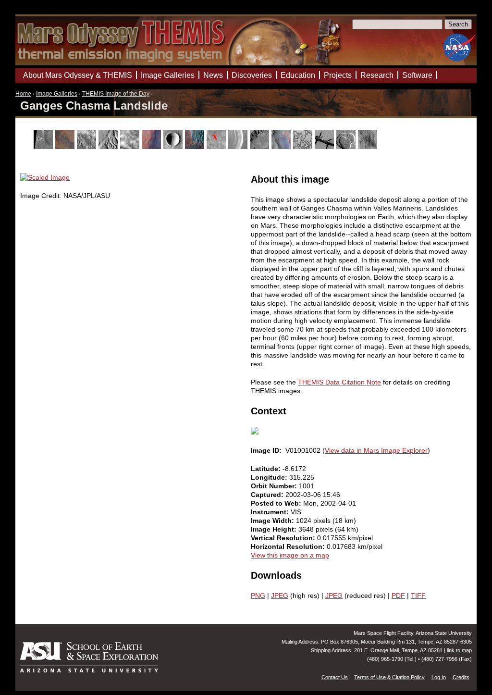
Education (298, 75)
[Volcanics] (347, 146)
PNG (258, 595)
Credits (461, 677)
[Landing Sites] (217, 146)
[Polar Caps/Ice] (304, 146)
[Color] (152, 146)
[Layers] (239, 146)
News (213, 75)
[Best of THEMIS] (66, 146)
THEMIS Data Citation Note (339, 382)
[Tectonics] (325, 146)
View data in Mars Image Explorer (376, 450)
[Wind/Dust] (369, 146)
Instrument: (271, 512)
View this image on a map (290, 555)
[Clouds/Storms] (131, 146)
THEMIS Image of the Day (115, 93)
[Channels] (109, 146)
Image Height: (274, 529)
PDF (398, 595)
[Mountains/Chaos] (282, 146)
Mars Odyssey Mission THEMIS (42, 12)
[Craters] (174, 146)
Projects (338, 75)
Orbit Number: (275, 486)
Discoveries (252, 75)
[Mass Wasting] (260, 146)
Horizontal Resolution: (289, 546)
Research (377, 75)
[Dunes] (196, 146)
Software (417, 75)
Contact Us (334, 677)
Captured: (268, 494)
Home (23, 93)
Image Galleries (56, 93)
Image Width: (273, 520)
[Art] (44, 146)
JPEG (279, 595)
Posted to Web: (277, 503)
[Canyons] (87, 146)
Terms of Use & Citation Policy (389, 677)
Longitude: (270, 477)
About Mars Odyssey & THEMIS (77, 75)
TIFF (418, 595)
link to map (459, 650)
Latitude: (267, 468)
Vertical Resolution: (284, 538)
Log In (438, 677)
